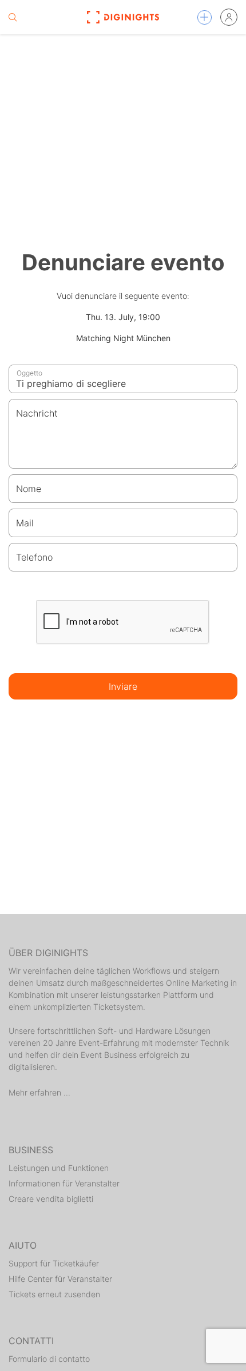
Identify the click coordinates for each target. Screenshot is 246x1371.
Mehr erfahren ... (39, 1092)
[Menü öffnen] (204, 17)
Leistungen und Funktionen (59, 1168)
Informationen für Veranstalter (64, 1183)
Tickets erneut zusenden (54, 1294)
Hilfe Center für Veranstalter (60, 1279)
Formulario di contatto (49, 1359)
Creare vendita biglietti (51, 1199)
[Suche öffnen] (13, 17)
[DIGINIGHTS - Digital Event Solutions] (123, 17)
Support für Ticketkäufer (54, 1263)
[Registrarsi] (228, 17)
